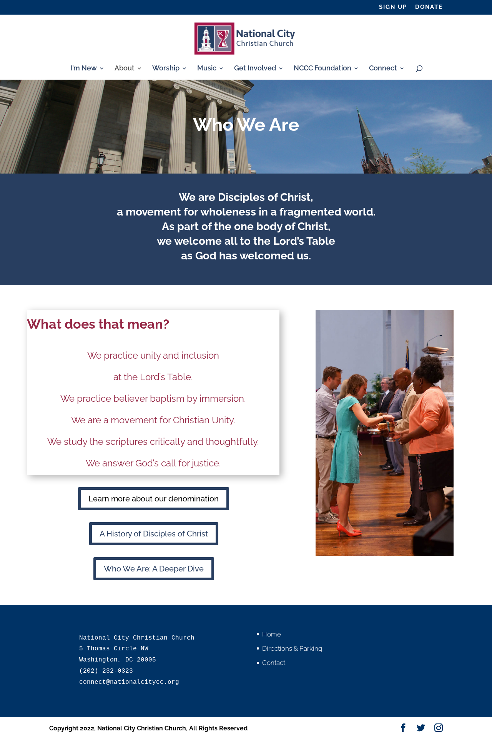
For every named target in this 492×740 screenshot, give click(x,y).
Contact (273, 663)
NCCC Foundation (322, 68)
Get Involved (255, 68)
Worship (166, 68)
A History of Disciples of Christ (154, 533)
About (125, 68)
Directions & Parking (292, 648)
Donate (429, 7)
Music (206, 68)
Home (271, 634)
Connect (383, 68)
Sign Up (393, 7)
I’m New (84, 68)
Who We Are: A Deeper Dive (154, 568)
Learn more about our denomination (153, 498)
